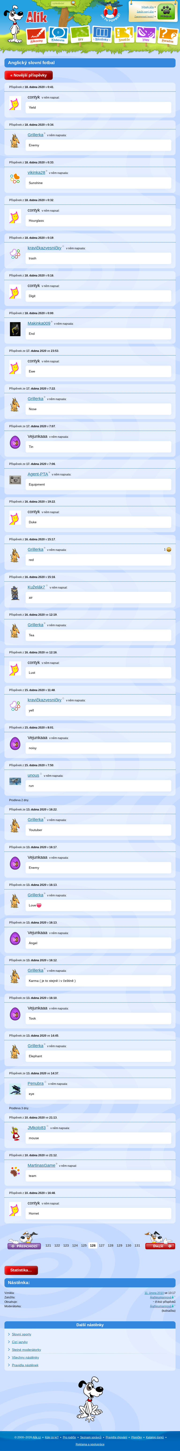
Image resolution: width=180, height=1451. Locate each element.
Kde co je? (52, 1437)
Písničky (136, 1437)
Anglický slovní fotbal (31, 62)
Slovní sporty (21, 1334)
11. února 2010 (154, 1293)
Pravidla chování (116, 1437)
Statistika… (21, 1270)
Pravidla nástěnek (25, 1365)
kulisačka (169, 1310)
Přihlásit (166, 16)
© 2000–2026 (28, 1437)
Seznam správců (90, 1437)
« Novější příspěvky (28, 75)
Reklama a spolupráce (90, 1444)
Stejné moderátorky (26, 1350)
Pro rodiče (69, 1437)
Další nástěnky (90, 1324)
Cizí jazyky (20, 1342)
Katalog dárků (155, 1437)
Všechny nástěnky (25, 1357)
